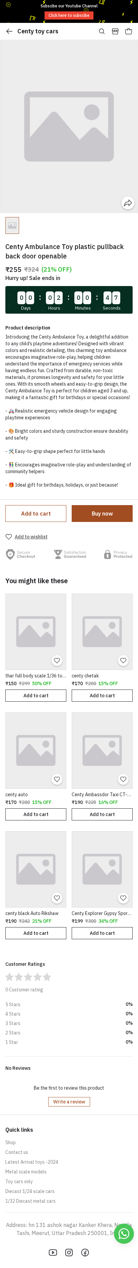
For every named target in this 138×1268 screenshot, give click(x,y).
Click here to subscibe (69, 15)
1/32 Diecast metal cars (30, 1201)
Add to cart (36, 513)
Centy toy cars (37, 31)
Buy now (102, 513)
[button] (12, 225)
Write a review (69, 1102)
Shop (10, 1142)
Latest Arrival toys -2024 (31, 1162)
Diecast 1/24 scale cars (30, 1191)
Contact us (16, 1152)
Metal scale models (26, 1172)
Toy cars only (19, 1181)
